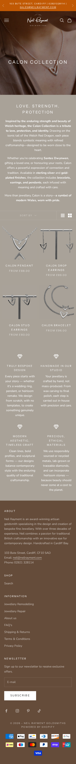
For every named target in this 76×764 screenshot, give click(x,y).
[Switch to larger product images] (63, 215)
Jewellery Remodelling (19, 604)
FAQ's (8, 625)
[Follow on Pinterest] (28, 711)
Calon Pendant (19, 265)
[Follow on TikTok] (39, 711)
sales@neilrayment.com (38, 7)
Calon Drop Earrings (56, 267)
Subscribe (20, 695)
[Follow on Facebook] (6, 711)
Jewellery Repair (15, 611)
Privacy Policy (13, 646)
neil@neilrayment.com (27, 558)
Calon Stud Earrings (19, 327)
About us (10, 618)
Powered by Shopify (38, 726)
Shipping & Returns (17, 632)
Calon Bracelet (56, 325)
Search (8, 583)
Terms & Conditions (17, 639)
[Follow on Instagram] (17, 711)
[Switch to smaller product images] (70, 215)
